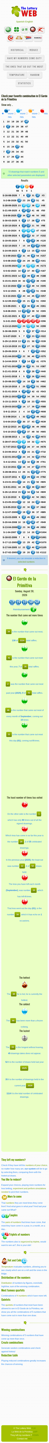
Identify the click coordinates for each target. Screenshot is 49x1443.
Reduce (34, 49)
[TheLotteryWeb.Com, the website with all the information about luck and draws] (24, 11)
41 (9, 658)
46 (8, 710)
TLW (33, 1428)
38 (14, 994)
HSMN (35, 1435)
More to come (15, 1196)
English (29, 21)
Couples (13, 1215)
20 (21, 841)
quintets (9, 1305)
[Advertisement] (24, 770)
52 (29, 693)
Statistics (24, 83)
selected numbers (26, 562)
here (30, 1438)
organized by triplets (30, 1241)
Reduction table (9, 1355)
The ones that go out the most (24, 66)
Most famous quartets (13, 1290)
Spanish (20, 21)
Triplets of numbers (19, 1234)
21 (9, 734)
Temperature (17, 74)
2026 (30, 1085)
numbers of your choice (36, 1165)
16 (17, 914)
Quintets (5, 1299)
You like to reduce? (11, 1179)
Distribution (6, 1283)
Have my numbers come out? (24, 58)
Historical (17, 49)
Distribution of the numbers (15, 1277)
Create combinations (12, 1342)
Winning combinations (13, 1329)
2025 (24, 1068)
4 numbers (22, 1295)
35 (25, 666)
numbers (10, 1203)
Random (35, 74)
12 (22, 866)
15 (34, 890)
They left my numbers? (13, 1159)
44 (13, 1020)
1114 (22, 640)
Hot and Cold (14, 1260)
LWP (35, 1431)
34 (9, 631)
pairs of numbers (13, 1222)
